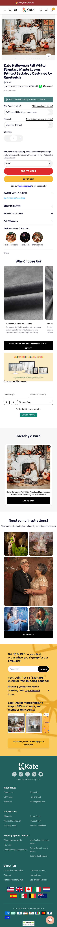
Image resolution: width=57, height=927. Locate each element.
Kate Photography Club (13, 880)
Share (6, 253)
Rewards (7, 845)
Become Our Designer (38, 856)
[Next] (52, 37)
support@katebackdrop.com (28, 779)
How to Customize (37, 870)
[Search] (10, 10)
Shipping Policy (10, 826)
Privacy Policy (35, 821)
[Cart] (51, 10)
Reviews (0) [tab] (10, 394)
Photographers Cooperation (15, 850)
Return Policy (35, 816)
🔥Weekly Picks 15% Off (24, 3)
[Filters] (13, 402)
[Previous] (5, 37)
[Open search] (7, 402)
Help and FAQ (35, 797)
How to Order (35, 875)
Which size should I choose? (42, 106)
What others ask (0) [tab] (38, 394)
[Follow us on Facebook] (14, 774)
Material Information (12, 821)
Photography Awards (13, 840)
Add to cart (28, 501)
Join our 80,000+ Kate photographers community (28, 743)
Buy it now (28, 179)
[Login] (46, 10)
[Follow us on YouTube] (40, 774)
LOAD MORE (28, 634)
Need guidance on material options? (39, 119)
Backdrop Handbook (38, 880)
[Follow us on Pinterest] (34, 774)
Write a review (28, 414)
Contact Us (8, 792)
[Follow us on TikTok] (27, 774)
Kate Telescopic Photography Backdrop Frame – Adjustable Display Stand (28, 156)
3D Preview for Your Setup (14, 198)
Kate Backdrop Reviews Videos (39, 841)
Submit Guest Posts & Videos (39, 849)
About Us (8, 816)
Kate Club (8, 802)
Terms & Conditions (38, 826)
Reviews (7, 875)
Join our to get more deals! (28, 186)
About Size (34, 792)
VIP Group (8, 797)
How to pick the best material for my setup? (28, 345)
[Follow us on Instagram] (21, 774)
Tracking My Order (37, 802)
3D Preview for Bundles (13, 870)
